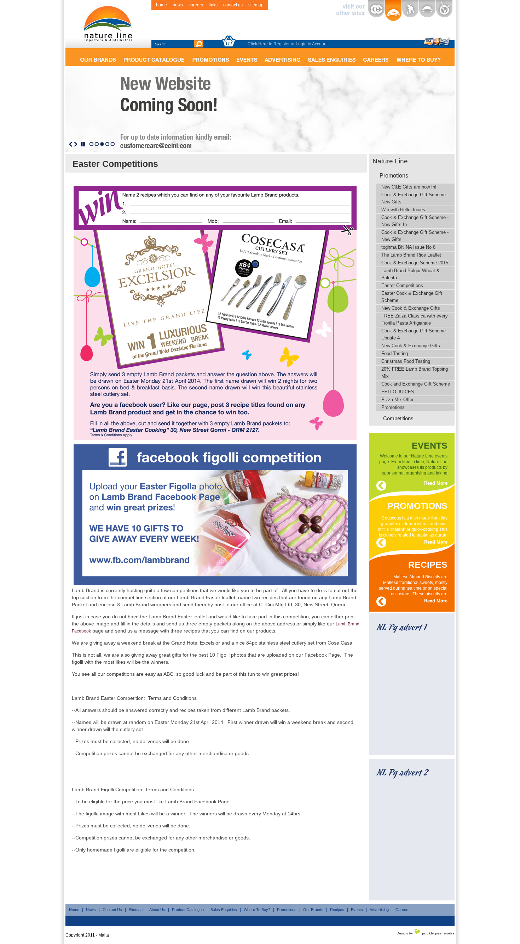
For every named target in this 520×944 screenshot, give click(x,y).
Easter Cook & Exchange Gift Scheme (411, 297)
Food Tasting (394, 353)
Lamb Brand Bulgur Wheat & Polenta (410, 274)
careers (196, 4)
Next (75, 144)
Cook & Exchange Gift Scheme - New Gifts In (415, 221)
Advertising (379, 910)
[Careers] (376, 57)
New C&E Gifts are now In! (409, 187)
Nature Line (390, 161)
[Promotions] (210, 57)
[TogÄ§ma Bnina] (444, 11)
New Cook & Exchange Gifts (410, 308)
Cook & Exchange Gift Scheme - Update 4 (415, 334)
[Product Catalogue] (154, 57)
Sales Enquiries (223, 910)
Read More (435, 483)
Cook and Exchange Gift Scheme (415, 384)
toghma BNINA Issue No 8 (408, 247)
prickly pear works (438, 933)
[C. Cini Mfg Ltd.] (376, 11)
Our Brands (313, 910)
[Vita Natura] (427, 11)
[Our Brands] (98, 57)
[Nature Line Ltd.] (393, 11)
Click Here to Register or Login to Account (288, 43)
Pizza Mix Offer (397, 399)
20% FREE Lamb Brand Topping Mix (414, 372)
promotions (417, 504)
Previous (70, 144)
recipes (427, 563)
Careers (402, 910)
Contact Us (112, 910)
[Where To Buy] (418, 57)
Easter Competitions (402, 285)
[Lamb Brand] (410, 11)
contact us (233, 4)
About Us (157, 910)
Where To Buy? (257, 910)
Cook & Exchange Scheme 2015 (414, 262)
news (178, 4)
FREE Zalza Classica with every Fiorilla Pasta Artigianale (414, 319)
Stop (83, 144)
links (213, 4)
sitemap (256, 4)
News (91, 910)
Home (74, 910)
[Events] (246, 57)
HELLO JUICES (397, 391)
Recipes (337, 910)
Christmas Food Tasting (405, 361)
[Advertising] (282, 57)
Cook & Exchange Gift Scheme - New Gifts (415, 198)
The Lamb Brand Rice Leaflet (411, 255)
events (429, 444)
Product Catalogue (188, 910)
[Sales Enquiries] (331, 57)
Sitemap (136, 910)
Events (357, 910)
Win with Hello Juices (403, 209)
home (161, 4)
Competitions (398, 418)
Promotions (394, 176)
